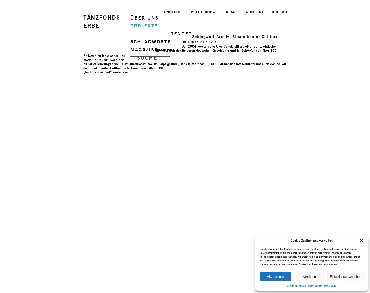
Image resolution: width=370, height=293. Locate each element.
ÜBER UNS (144, 18)
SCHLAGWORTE (150, 41)
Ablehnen (309, 276)
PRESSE (230, 12)
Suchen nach (165, 50)
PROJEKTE (144, 26)
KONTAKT (255, 12)
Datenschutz (315, 285)
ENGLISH (172, 12)
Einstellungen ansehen (345, 276)
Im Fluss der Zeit (198, 42)
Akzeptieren (275, 276)
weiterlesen (106, 72)
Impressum (330, 285)
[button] (361, 241)
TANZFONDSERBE (101, 21)
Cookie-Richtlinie (296, 285)
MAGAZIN (142, 49)
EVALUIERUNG (201, 12)
